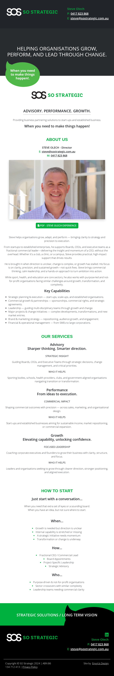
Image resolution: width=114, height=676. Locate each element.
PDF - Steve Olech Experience (57, 225)
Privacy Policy (30, 667)
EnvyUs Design (100, 663)
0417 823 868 (79, 14)
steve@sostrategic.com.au (90, 18)
